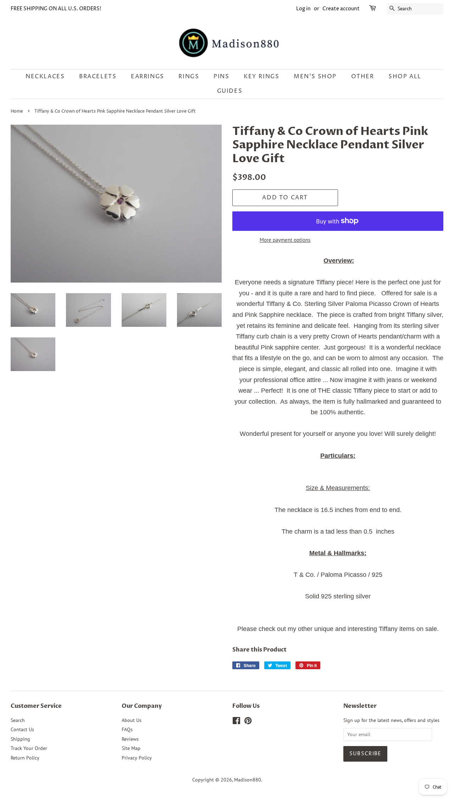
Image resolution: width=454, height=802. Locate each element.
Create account (341, 8)
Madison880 (247, 780)
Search (18, 720)
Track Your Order (29, 748)
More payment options (285, 240)
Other (362, 76)
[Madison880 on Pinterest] (248, 722)
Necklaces (45, 76)
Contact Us (22, 729)
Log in (303, 8)
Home (17, 111)
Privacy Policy (137, 758)
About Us (132, 720)
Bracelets (97, 76)
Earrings (147, 76)
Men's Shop (315, 76)
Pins (221, 76)
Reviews (130, 739)
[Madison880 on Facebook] (236, 722)
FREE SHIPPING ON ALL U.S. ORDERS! (56, 8)
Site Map (131, 748)
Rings (188, 76)
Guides (230, 91)
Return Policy (25, 758)
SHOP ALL (404, 76)
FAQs (127, 729)
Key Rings (261, 76)
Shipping (20, 739)
